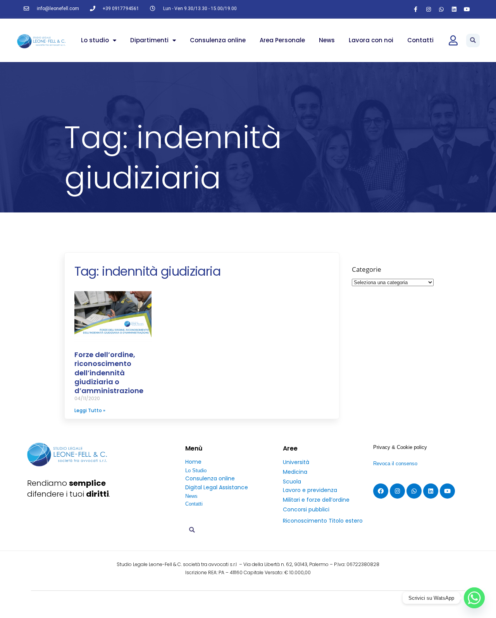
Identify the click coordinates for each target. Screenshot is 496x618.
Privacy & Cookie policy (400, 447)
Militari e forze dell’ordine (316, 500)
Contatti (420, 40)
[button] (473, 40)
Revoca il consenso (395, 463)
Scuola (292, 481)
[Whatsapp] (441, 9)
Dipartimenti (149, 40)
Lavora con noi (371, 40)
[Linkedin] (454, 9)
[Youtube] (467, 9)
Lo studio (95, 40)
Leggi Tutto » (89, 410)
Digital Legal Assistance (216, 487)
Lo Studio (196, 470)
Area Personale (282, 40)
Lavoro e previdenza (310, 490)
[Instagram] (428, 9)
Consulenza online (218, 40)
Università (296, 462)
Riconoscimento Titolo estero (323, 521)
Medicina (295, 472)
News (327, 40)
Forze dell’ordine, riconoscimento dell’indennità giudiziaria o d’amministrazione (108, 373)
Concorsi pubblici (306, 509)
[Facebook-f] (415, 9)
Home (193, 462)
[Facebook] (380, 491)
